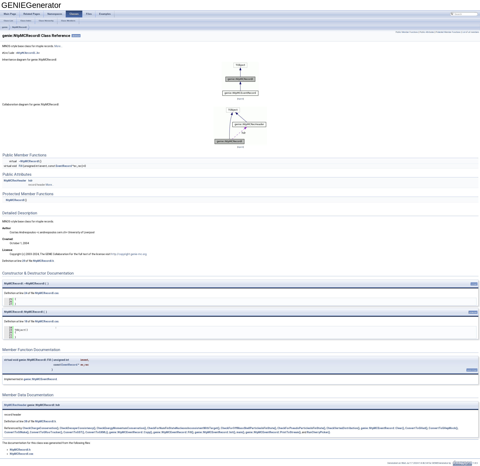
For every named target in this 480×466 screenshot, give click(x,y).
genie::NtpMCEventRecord (40, 379)
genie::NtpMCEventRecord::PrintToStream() (273, 432)
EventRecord (64, 165)
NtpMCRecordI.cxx (46, 293)
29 (23, 260)
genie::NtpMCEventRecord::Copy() (130, 432)
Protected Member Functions (448, 32)
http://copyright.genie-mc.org (129, 254)
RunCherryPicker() (318, 432)
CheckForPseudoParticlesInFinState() (301, 428)
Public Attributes (427, 32)
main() (240, 432)
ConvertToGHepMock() (443, 428)
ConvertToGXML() (96, 432)
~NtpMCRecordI (29, 161)
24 (25, 293)
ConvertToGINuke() (16, 432)
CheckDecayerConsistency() (77, 428)
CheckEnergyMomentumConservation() (121, 428)
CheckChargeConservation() (40, 428)
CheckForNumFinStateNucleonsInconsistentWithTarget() (183, 428)
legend (240, 99)
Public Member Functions (407, 32)
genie (5, 27)
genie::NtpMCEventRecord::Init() (215, 432)
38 (25, 421)
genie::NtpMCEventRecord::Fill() (173, 432)
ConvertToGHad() (416, 428)
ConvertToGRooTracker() (46, 432)
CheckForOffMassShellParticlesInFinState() (248, 428)
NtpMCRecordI (19, 27)
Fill (20, 165)
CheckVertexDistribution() (343, 428)
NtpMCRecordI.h (27, 52)
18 (25, 321)
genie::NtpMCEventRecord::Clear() (382, 428)
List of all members (470, 32)
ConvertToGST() (73, 432)
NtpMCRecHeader (15, 180)
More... (58, 46)
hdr (30, 180)
